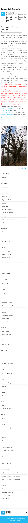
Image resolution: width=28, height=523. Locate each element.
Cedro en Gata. (6, 273)
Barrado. (4, 437)
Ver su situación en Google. (8, 118)
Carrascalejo (5, 331)
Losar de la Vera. (6, 463)
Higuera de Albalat (7, 200)
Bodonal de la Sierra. (7, 219)
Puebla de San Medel (7, 492)
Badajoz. (4, 312)
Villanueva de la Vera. (7, 450)
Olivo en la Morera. (7, 373)
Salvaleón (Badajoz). (7, 428)
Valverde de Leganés (7, 232)
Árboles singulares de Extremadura (11, 476)
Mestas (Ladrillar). (6, 334)
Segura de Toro (6, 251)
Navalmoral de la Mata (8, 309)
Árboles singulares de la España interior (12, 473)
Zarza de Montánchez (7, 322)
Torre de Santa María (7, 315)
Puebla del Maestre (7, 302)
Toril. (3, 222)
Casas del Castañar (7, 261)
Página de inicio (6, 177)
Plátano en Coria (6, 418)
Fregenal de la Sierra (7, 293)
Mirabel (4, 203)
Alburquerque (5, 216)
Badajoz (4, 405)
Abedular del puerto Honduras (9, 108)
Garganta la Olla (6, 241)
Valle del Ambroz (6, 498)
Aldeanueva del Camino (8, 212)
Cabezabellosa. (6, 444)
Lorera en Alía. (5, 344)
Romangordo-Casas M (8, 209)
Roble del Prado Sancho (7, 114)
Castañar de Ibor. (6, 257)
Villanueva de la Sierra (7, 363)
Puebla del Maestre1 (7, 306)
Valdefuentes (5, 318)
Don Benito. (5, 283)
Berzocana (5, 441)
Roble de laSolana (5, 110)
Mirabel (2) (5, 206)
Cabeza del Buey (6, 383)
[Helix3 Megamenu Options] (26, 512)
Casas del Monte (6, 254)
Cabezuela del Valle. (7, 447)
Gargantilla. (5, 187)
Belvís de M (5, 196)
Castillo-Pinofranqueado (8, 354)
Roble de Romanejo (6, 112)
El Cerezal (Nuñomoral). (8, 460)
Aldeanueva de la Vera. (8, 408)
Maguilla (4, 386)
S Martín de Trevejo (7, 264)
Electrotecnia (5, 489)
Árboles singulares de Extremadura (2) (11, 479)
